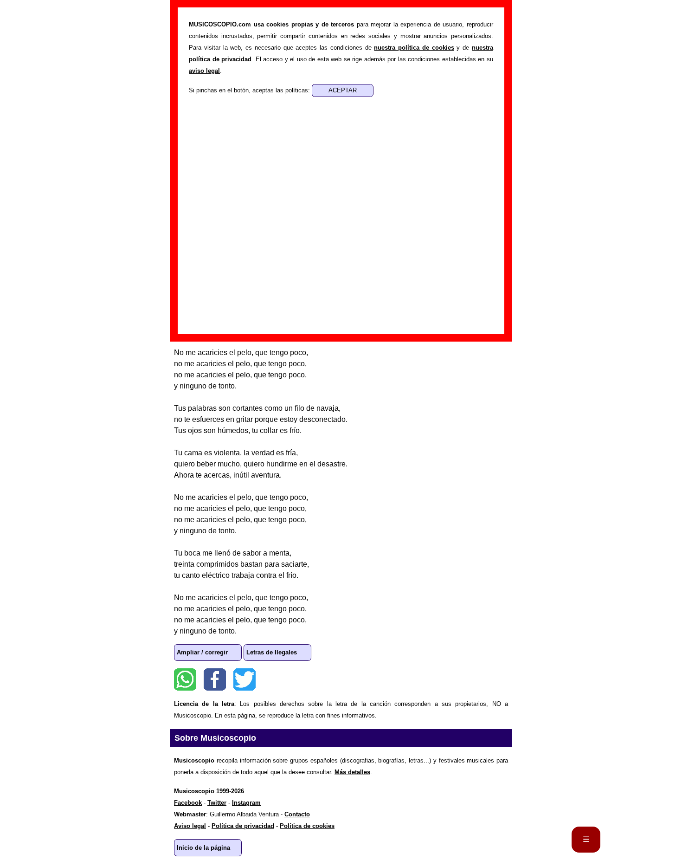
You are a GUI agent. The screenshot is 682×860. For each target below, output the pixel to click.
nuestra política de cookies (414, 47)
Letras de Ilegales (271, 652)
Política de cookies (307, 825)
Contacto (297, 814)
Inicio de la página (203, 847)
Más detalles (352, 772)
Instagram (246, 802)
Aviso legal (190, 825)
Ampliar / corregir (202, 652)
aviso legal (204, 70)
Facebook (215, 679)
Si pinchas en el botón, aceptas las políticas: (250, 90)
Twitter (244, 679)
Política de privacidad (243, 825)
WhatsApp (185, 679)
